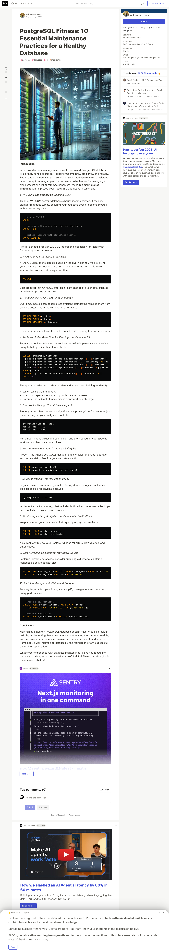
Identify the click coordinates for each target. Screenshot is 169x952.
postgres (25, 60)
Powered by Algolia (84, 4)
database (37, 60)
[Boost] (6, 98)
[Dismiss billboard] (163, 913)
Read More (27, 774)
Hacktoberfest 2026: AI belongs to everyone (140, 151)
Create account (156, 3)
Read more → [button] (28, 906)
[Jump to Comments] (6, 80)
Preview (43, 807)
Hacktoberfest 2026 (132, 167)
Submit (30, 807)
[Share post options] (5, 106)
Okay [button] (13, 947)
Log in (142, 3)
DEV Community (148, 73)
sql (46, 60)
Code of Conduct (58, 815)
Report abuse (74, 815)
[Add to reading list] (6, 89)
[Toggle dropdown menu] (109, 668)
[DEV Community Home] (5, 3)
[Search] (12, 3)
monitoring (55, 60)
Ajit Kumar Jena (33, 14)
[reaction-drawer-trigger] (6, 70)
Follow (144, 21)
